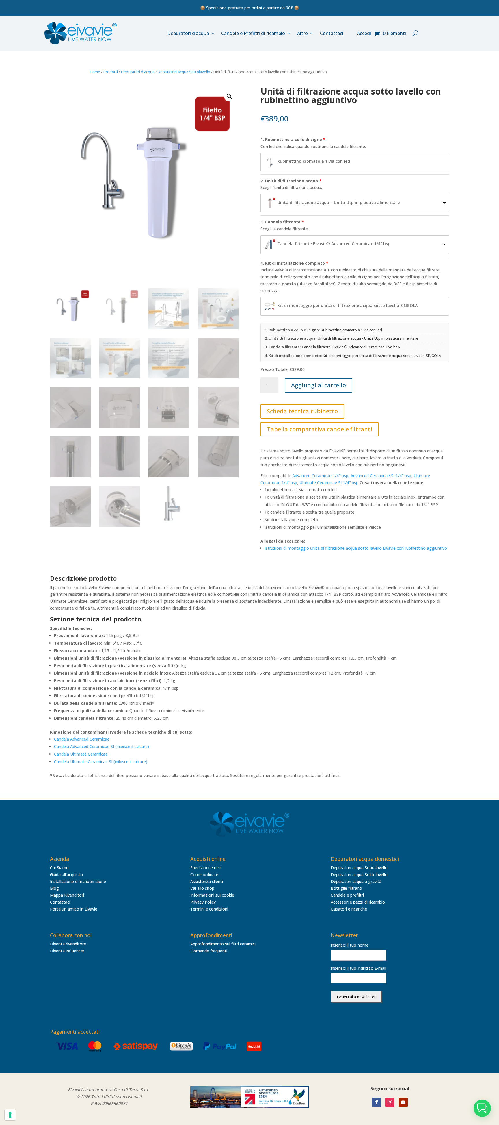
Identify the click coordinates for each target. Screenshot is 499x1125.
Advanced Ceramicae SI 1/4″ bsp (381, 475)
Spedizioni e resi (205, 867)
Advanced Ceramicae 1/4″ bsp (320, 475)
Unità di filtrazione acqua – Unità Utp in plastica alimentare (338, 202)
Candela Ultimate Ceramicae (81, 754)
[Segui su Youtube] (403, 1102)
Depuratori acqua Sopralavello (359, 867)
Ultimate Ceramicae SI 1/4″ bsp (328, 482)
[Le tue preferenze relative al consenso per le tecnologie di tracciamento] (10, 1114)
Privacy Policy (203, 902)
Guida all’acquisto (66, 874)
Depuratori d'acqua (137, 71)
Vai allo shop (202, 888)
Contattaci (331, 33)
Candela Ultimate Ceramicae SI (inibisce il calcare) (100, 761)
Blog (54, 888)
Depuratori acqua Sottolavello (359, 874)
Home (95, 71)
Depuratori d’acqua (188, 33)
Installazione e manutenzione (78, 881)
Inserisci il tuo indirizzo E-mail (358, 968)
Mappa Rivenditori (67, 895)
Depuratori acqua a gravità (356, 881)
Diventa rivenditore (68, 944)
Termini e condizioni (209, 909)
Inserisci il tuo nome (349, 945)
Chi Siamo (59, 867)
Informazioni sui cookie (212, 895)
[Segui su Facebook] (376, 1102)
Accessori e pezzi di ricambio (358, 902)
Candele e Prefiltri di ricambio (253, 33)
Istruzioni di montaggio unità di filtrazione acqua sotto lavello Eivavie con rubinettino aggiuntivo (356, 548)
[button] (229, 96)
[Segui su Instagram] (389, 1102)
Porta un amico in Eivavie (73, 909)
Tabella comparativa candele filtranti (319, 429)
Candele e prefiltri (347, 895)
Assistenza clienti (206, 881)
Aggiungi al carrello (318, 385)
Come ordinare (204, 874)
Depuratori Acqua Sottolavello (184, 71)
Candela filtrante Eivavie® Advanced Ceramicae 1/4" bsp (333, 243)
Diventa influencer (67, 951)
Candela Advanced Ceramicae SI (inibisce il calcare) (101, 746)
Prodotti (110, 71)
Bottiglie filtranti (346, 888)
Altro (302, 33)
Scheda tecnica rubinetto (302, 411)
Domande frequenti (208, 951)
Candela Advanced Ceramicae (81, 739)
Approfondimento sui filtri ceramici (223, 944)
